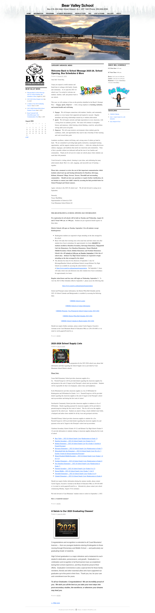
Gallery (110, 13)
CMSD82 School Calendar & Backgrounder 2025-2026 (77, 321)
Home (29, 13)
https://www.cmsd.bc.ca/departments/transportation (72, 268)
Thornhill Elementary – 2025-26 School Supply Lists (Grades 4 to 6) (75, 474)
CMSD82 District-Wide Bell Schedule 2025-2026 (77, 316)
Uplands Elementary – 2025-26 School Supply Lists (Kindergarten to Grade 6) (78, 476)
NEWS (59, 336)
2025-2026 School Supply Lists (66, 343)
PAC (89, 13)
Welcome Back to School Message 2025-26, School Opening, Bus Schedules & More (76, 72)
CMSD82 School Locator (77, 301)
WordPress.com (92, 609)
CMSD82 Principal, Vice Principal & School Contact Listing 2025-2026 (77, 311)
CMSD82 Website (114, 114)
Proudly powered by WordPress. (67, 609)
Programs (50, 13)
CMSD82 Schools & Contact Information (77, 306)
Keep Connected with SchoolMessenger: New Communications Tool (33, 115)
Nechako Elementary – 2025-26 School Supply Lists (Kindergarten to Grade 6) (78, 461)
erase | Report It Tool (115, 121)
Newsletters (80, 13)
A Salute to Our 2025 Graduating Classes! (72, 511)
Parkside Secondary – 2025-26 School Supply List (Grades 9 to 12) (75, 468)
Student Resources (64, 13)
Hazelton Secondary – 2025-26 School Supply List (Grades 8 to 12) (75, 441)
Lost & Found (99, 13)
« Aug (26, 137)
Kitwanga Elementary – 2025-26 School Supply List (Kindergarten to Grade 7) (78, 448)
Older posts (55, 603)
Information (38, 13)
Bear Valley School (77, 5)
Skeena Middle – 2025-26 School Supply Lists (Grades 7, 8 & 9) (74, 471)
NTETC (119, 13)
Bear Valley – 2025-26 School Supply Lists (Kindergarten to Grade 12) (76, 438)
